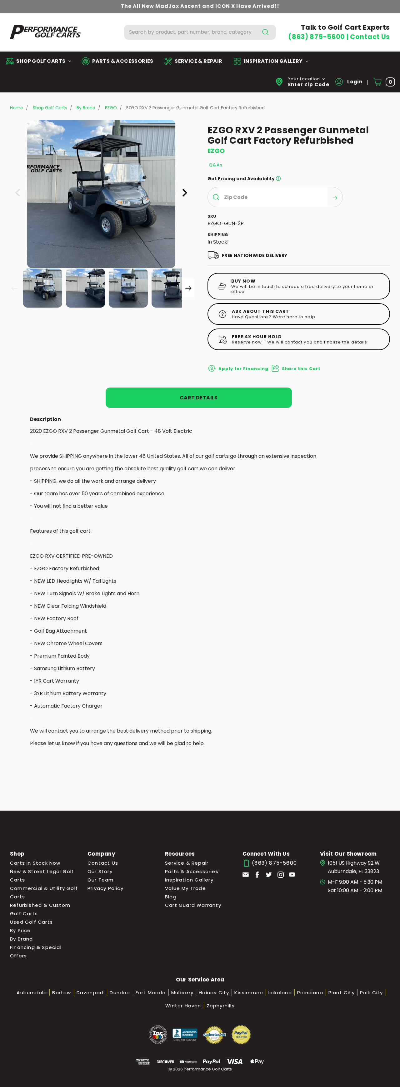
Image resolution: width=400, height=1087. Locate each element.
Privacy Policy (105, 888)
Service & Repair (186, 863)
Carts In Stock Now (35, 863)
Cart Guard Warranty (193, 905)
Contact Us (370, 36)
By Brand (21, 939)
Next (188, 287)
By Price (20, 930)
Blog (171, 896)
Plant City (341, 992)
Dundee (120, 992)
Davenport (91, 992)
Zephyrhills (221, 1005)
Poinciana (310, 992)
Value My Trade (185, 888)
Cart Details (199, 397)
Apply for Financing (243, 369)
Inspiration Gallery (189, 880)
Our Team (101, 880)
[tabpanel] (42, 287)
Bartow (61, 992)
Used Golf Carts (31, 922)
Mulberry (182, 992)
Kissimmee (248, 992)
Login (354, 81)
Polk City (371, 992)
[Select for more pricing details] (278, 178)
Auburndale (32, 992)
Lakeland (280, 992)
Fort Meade (151, 992)
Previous (14, 287)
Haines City (214, 992)
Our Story (100, 871)
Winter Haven (183, 1005)
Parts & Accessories (191, 871)
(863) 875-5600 (317, 36)
